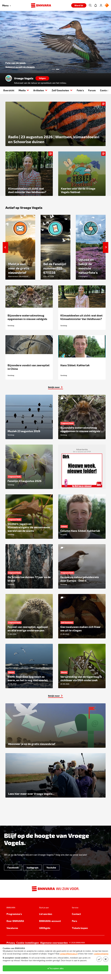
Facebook (13, 867)
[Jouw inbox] (95, 5)
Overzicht (8, 90)
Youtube (51, 867)
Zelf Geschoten (60, 90)
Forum (92, 90)
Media (22, 90)
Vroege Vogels (23, 78)
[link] (55, 387)
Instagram (32, 867)
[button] (4, 42)
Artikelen (38, 90)
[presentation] (55, 42)
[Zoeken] (90, 5)
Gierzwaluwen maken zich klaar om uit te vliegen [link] (30, 67)
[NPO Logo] (107, 5)
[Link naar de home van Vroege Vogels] (8, 78)
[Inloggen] (101, 5)
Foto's (80, 90)
